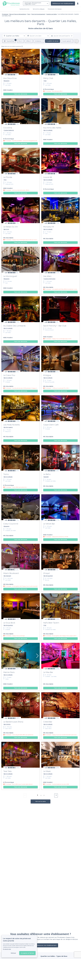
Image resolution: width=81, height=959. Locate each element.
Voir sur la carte (40, 801)
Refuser (13, 953)
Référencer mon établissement (62, 3)
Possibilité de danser (52, 41)
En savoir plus (7, 949)
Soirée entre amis (24, 9)
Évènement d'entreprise (54, 9)
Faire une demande (20, 94)
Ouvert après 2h (67, 41)
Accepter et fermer (27, 953)
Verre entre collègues (38, 9)
